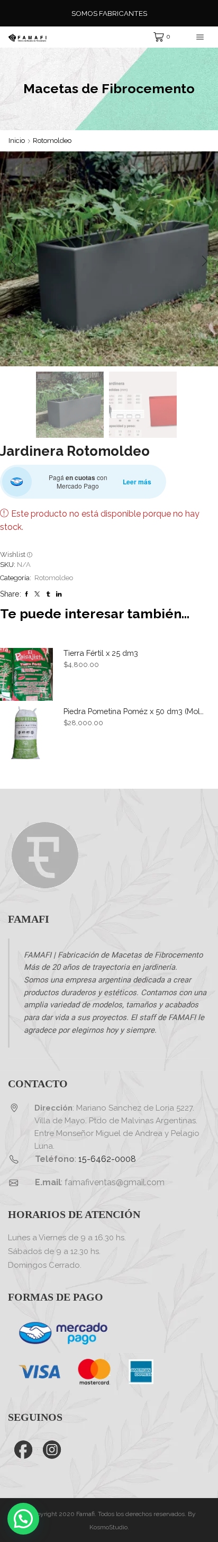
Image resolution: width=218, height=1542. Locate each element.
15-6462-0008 (107, 1159)
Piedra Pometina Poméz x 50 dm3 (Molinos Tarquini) (134, 711)
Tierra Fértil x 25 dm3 (100, 652)
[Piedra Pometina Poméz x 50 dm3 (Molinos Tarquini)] (26, 732)
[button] (13, 261)
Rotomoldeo (52, 141)
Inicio (16, 141)
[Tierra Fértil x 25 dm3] (26, 674)
